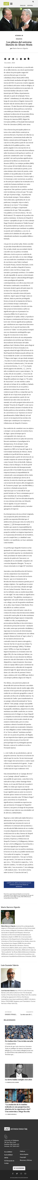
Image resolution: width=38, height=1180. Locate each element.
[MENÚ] (13, 4)
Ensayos (19, 39)
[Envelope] (25, 1173)
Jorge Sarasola (12, 1114)
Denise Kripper (11, 1044)
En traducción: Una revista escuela (19, 1041)
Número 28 (19, 35)
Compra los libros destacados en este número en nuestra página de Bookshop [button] (19, 884)
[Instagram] (21, 1173)
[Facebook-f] (12, 1173)
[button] (33, 1)
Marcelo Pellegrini (13, 1082)
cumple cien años (18, 1080)
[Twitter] (17, 1173)
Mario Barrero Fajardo (20, 48)
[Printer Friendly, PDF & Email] (28, 59)
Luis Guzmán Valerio (10, 965)
